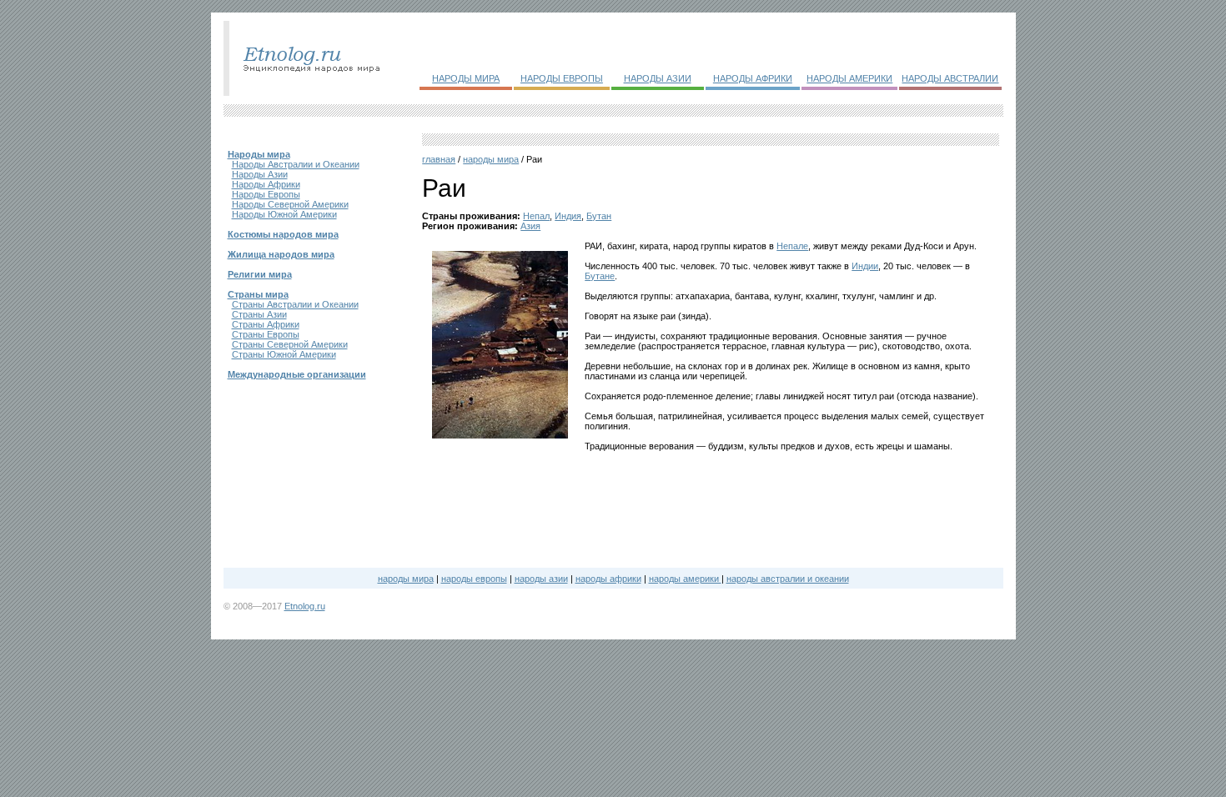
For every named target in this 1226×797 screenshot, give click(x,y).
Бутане (600, 276)
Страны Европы (265, 334)
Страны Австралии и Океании (295, 304)
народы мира (491, 159)
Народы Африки (266, 184)
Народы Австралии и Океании (295, 164)
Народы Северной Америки (290, 204)
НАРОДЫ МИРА (466, 78)
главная (438, 159)
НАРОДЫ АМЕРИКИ (849, 78)
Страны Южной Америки (284, 354)
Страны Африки (265, 324)
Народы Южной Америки (284, 214)
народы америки (685, 579)
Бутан (598, 216)
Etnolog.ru (304, 606)
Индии (865, 266)
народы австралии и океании (787, 579)
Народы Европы (266, 194)
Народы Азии (260, 174)
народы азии (541, 579)
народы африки (608, 579)
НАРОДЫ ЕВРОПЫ (561, 78)
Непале (792, 246)
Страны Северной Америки (290, 344)
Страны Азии (259, 314)
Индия (568, 216)
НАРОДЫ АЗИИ (657, 78)
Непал (536, 216)
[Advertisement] (500, 499)
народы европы (474, 579)
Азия (530, 226)
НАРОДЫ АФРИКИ (752, 78)
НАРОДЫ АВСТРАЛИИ (950, 78)
